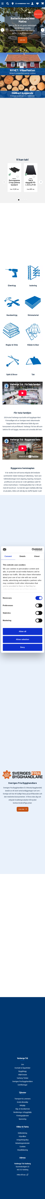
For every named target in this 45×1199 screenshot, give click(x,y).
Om (22, 1064)
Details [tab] (22, 556)
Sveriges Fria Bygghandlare (22, 1081)
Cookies (22, 1147)
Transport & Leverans (22, 1099)
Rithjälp (22, 1105)
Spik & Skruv (11, 374)
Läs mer (21, 809)
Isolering (33, 285)
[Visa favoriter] (37, 3)
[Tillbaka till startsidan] (22, 3)
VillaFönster (22, 1075)
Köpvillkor (22, 1136)
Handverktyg (11, 315)
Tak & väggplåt (30, 182)
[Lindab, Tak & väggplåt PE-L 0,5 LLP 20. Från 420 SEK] (31, 170)
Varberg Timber (22, 1078)
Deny (22, 647)
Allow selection (22, 639)
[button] (12, 3)
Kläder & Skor (33, 345)
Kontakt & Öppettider (22, 1068)
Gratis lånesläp (22, 1102)
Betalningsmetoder (22, 1143)
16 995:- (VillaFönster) (22, 37)
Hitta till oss (21, 1175)
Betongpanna (14, 182)
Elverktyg (12, 285)
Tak (33, 374)
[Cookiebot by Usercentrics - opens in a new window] (32, 549)
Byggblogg (22, 1071)
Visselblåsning (22, 1150)
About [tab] (36, 556)
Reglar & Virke (12, 345)
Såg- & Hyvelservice (22, 1109)
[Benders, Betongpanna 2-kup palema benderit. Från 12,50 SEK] (14, 170)
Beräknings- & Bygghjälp (22, 1112)
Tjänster (22, 1092)
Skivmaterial (33, 315)
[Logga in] (32, 3)
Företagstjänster (22, 1116)
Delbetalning (22, 1133)
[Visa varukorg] (42, 3)
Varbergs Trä (22, 1058)
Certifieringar (22, 1085)
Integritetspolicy (23, 1140)
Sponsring (22, 1119)
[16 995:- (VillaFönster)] (22, 30)
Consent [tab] (8, 556)
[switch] (38, 605)
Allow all (22, 631)
